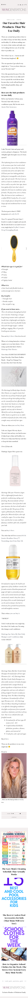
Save (17, 813)
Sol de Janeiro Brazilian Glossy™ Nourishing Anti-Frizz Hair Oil (13, 538)
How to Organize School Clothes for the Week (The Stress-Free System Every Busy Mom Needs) (14, 968)
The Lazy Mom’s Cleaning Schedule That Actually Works (14, 871)
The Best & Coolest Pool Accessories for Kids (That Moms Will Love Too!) (14, 919)
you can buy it (15, 613)
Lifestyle (18, 19)
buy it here (10, 530)
